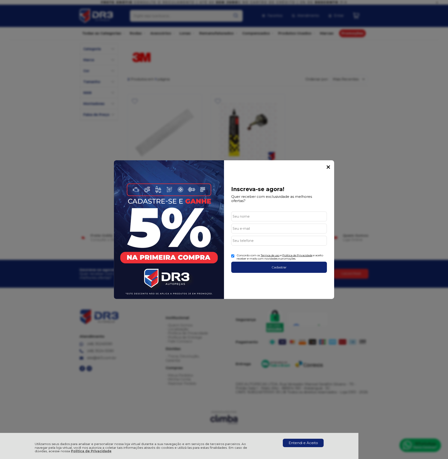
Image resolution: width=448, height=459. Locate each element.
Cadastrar (279, 267)
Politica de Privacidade (297, 255)
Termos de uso (270, 255)
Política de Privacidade (91, 451)
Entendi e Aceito (303, 443)
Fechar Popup (328, 167)
